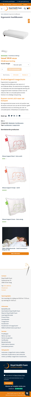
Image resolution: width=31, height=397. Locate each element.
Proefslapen (5, 334)
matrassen (5, 352)
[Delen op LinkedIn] (14, 116)
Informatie (16, 75)
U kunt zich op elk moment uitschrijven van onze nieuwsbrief (14, 379)
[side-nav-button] (1, 8)
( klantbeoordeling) (13, 55)
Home (2, 14)
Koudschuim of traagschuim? (10, 326)
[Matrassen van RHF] (13, 8)
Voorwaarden (5, 319)
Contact (4, 290)
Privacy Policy (5, 317)
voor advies (8, 4)
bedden (22, 352)
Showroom (5, 288)
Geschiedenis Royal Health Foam (11, 311)
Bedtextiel (6, 14)
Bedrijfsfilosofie (6, 309)
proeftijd (8, 356)
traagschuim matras (14, 352)
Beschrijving (6, 75)
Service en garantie (7, 338)
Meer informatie (15, 253)
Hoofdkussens (19, 123)
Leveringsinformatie (7, 315)
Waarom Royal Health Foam (9, 313)
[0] (28, 8)
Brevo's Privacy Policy (20, 375)
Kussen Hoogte (5, 63)
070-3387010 (7, 286)
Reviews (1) (25, 75)
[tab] (6, 74)
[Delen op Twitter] (11, 116)
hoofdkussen (8, 125)
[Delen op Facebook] (9, 116)
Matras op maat (6, 336)
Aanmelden (8, 383)
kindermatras (12, 354)
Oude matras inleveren (8, 344)
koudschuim (22, 356)
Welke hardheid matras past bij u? (11, 328)
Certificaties (5, 340)
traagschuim (16, 125)
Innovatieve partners (7, 346)
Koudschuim (5, 323)
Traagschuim (5, 321)
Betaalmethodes (6, 342)
